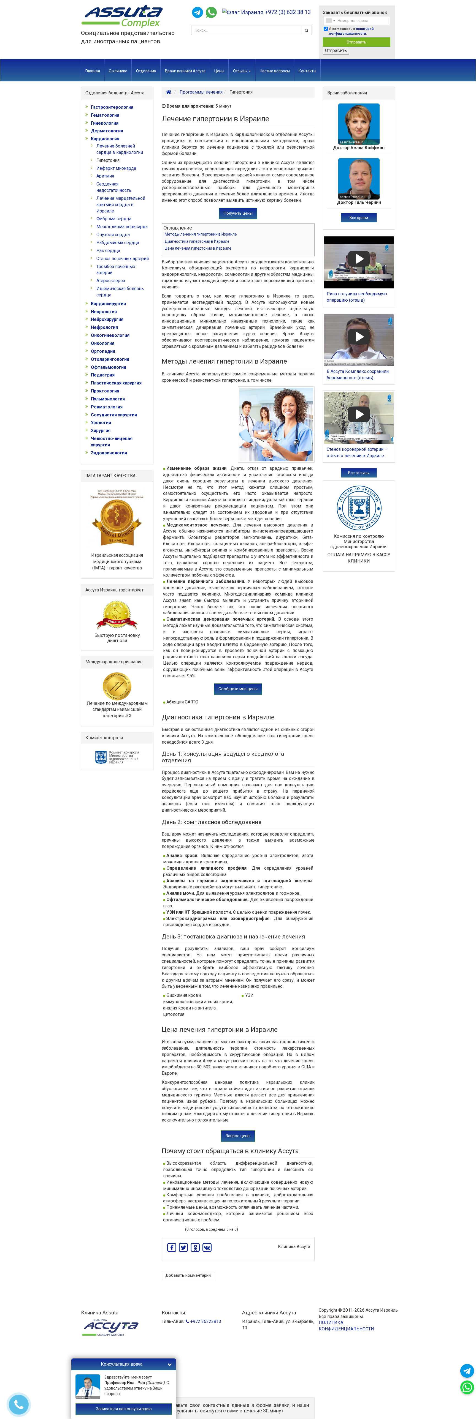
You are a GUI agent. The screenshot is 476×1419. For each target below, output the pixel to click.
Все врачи (359, 217)
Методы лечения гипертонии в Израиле (201, 234)
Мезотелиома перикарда (122, 226)
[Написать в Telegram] (197, 12)
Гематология (105, 115)
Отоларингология (110, 359)
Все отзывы (358, 473)
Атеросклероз (110, 280)
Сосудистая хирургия (114, 414)
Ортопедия (103, 351)
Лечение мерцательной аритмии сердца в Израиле (120, 205)
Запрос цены (238, 1135)
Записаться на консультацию (124, 1408)
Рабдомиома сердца (117, 242)
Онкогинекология (110, 335)
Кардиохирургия (108, 303)
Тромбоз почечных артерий (115, 269)
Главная (92, 71)
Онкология (102, 343)
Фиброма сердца (113, 218)
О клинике (118, 71)
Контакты (307, 71)
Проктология (105, 391)
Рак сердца (108, 250)
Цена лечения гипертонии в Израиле (198, 248)
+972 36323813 (205, 1321)
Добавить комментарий (188, 1275)
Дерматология (107, 130)
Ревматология (107, 407)
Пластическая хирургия (116, 383)
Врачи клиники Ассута (185, 71)
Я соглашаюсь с (351, 31)
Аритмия (105, 176)
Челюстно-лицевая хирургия (111, 441)
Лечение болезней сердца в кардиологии (119, 149)
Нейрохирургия (107, 319)
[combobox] (330, 20)
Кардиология (105, 138)
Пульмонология (108, 399)
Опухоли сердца (113, 234)
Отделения (146, 71)
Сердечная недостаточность (113, 187)
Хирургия (100, 430)
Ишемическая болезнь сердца (120, 292)
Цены (219, 71)
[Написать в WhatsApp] (211, 12)
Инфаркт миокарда (116, 168)
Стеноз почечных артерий (122, 258)
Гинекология (104, 123)
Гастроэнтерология (112, 107)
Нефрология (104, 327)
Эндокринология (109, 452)
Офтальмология (108, 367)
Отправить (356, 42)
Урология (101, 422)
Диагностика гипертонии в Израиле (197, 241)
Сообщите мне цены (238, 688)
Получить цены (238, 213)
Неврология (104, 311)
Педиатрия (103, 375)
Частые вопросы (275, 71)
